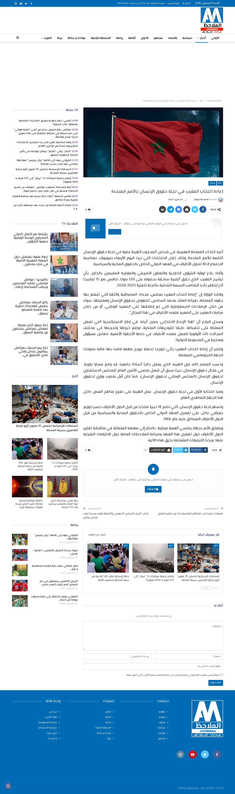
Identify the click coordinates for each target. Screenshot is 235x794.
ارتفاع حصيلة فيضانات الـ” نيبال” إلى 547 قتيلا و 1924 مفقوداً (46, 180)
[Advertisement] (117, 70)
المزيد (48, 38)
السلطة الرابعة (101, 38)
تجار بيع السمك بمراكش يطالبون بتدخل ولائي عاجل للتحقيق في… (31, 351)
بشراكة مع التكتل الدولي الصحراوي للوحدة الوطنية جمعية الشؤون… (31, 238)
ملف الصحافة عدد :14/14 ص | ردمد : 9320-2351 (141, 3)
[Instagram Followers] (180, 760)
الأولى (215, 38)
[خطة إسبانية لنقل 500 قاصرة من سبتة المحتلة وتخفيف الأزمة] (108, 558)
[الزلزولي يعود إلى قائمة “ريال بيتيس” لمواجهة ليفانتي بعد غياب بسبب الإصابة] (20, 540)
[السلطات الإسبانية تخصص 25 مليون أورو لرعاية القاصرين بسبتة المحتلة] (198, 558)
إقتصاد (172, 38)
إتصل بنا (186, 3)
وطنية (162, 717)
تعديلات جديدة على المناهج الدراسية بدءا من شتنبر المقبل (190, 514)
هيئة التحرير (173, 3)
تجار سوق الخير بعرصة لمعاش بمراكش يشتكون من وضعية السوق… (30, 329)
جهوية (162, 712)
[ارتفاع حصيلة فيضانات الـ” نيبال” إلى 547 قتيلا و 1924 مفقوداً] (153, 558)
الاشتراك (115, 231)
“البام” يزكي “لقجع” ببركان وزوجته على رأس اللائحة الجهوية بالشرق (48, 153)
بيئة (59, 38)
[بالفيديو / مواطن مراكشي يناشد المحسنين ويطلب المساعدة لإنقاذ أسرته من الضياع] (64, 287)
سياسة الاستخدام (47, 728)
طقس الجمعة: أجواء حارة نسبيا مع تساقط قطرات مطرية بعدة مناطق (45, 198)
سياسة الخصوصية (48, 722)
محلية (162, 722)
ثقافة (132, 38)
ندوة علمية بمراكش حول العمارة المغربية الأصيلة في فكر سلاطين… (31, 261)
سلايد (212, 183)
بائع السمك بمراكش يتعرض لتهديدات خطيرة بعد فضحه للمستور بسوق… (31, 308)
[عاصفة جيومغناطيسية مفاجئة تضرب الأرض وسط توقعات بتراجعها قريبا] (27, 486)
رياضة (119, 38)
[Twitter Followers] (205, 760)
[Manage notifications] (8, 786)
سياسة (187, 38)
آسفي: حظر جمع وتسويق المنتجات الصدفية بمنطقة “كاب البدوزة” (48, 123)
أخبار (203, 38)
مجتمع (158, 38)
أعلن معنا (52, 733)
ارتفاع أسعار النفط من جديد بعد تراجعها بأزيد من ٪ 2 (45, 207)
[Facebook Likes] (217, 760)
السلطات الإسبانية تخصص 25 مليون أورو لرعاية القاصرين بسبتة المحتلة (47, 171)
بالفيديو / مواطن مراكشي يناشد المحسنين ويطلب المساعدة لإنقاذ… (30, 283)
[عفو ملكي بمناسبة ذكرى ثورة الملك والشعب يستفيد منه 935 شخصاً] (62, 486)
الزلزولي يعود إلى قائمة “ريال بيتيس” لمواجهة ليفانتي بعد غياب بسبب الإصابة (47, 162)
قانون (145, 38)
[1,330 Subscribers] (193, 760)
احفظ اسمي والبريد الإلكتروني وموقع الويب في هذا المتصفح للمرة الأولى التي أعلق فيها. (173, 675)
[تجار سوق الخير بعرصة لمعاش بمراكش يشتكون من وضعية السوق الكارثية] (64, 332)
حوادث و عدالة (77, 38)
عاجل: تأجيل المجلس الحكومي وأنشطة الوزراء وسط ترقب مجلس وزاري (116, 516)
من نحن (53, 712)
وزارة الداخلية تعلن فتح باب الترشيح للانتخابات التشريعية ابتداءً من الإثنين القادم (47, 144)
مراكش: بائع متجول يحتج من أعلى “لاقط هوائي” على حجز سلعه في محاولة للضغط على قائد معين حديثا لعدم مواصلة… (46, 133)
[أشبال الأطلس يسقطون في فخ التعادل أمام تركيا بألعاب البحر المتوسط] (20, 586)
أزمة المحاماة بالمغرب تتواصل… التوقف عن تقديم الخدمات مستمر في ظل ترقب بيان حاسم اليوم (46, 189)
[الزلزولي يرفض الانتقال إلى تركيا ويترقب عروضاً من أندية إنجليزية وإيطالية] (20, 601)
